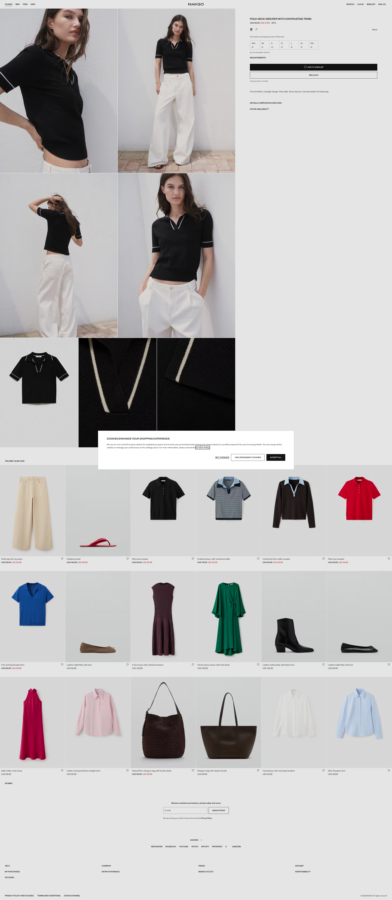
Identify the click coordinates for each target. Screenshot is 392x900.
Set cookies (222, 457)
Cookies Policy (202, 447)
